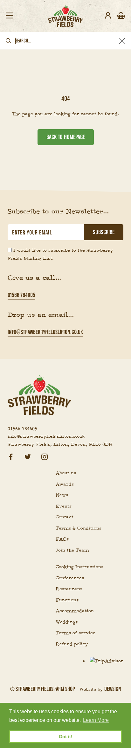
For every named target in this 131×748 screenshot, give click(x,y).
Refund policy (72, 644)
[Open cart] (121, 16)
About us (66, 473)
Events (64, 506)
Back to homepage (65, 137)
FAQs (62, 539)
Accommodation (75, 611)
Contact (64, 517)
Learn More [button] (96, 720)
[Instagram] (44, 456)
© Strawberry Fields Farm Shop (42, 688)
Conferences (70, 578)
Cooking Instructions (79, 567)
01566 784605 (21, 295)
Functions (67, 600)
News (62, 495)
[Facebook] (11, 456)
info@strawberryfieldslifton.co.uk (45, 332)
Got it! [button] (65, 736)
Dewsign (112, 688)
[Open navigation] (9, 15)
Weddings (67, 622)
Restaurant (69, 589)
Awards (65, 484)
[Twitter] (27, 456)
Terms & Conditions (78, 528)
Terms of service (75, 633)
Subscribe (103, 232)
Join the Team (72, 550)
